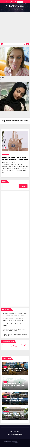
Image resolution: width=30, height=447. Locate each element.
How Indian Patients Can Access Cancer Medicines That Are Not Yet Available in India (14, 386)
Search (4, 181)
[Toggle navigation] (27, 44)
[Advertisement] (15, 27)
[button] (24, 44)
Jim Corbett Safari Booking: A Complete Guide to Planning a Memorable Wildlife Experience (14, 371)
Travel (5, 396)
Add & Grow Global (15, 6)
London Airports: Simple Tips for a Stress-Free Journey (13, 400)
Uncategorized (6, 154)
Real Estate (6, 411)
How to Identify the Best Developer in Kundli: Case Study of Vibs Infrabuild (13, 415)
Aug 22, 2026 (8, 373)
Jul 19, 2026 (8, 402)
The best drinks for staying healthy (11, 345)
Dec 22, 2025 (8, 417)
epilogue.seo (17, 417)
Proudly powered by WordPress (10, 441)
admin (15, 373)
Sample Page (16, 444)
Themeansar (14, 442)
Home (10, 444)
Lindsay (14, 162)
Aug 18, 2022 (6, 162)
